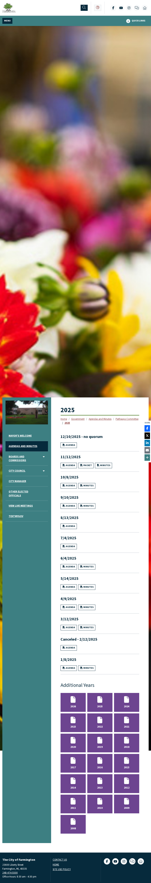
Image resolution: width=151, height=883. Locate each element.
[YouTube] (121, 8)
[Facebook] (113, 8)
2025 (67, 423)
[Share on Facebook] (147, 428)
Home (64, 419)
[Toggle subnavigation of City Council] (43, 471)
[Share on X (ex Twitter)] (147, 435)
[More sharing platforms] (147, 457)
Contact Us (60, 860)
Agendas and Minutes (100, 419)
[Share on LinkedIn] (147, 443)
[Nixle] (137, 8)
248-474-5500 (10, 873)
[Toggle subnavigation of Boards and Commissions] (43, 457)
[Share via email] (147, 450)
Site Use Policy (62, 869)
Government (78, 419)
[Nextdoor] (145, 8)
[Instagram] (129, 8)
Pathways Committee (127, 419)
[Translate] (97, 8)
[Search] (84, 8)
